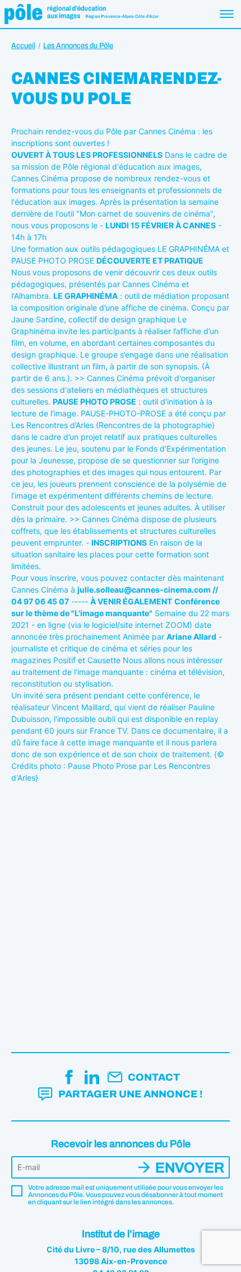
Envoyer (189, 1167)
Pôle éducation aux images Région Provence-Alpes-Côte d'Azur (81, 14)
